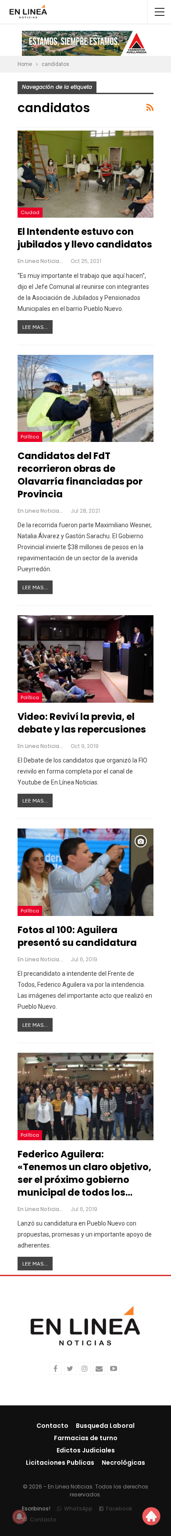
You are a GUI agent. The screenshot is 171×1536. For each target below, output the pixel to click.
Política (30, 436)
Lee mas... (35, 327)
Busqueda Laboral (105, 1425)
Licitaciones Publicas (60, 1462)
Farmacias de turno (86, 1438)
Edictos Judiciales (86, 1450)
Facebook (119, 1508)
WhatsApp (78, 1508)
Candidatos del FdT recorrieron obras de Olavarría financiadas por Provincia (80, 474)
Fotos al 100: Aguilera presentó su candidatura (77, 936)
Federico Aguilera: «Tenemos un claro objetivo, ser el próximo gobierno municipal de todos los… (84, 1173)
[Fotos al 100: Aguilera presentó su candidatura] (85, 872)
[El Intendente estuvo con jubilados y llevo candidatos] (85, 174)
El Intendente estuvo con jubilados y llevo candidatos (85, 238)
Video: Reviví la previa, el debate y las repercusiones (82, 723)
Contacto (52, 1425)
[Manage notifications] (19, 1517)
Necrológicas (123, 1462)
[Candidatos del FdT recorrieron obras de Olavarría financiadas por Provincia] (85, 398)
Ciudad (30, 212)
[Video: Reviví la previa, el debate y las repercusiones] (85, 658)
